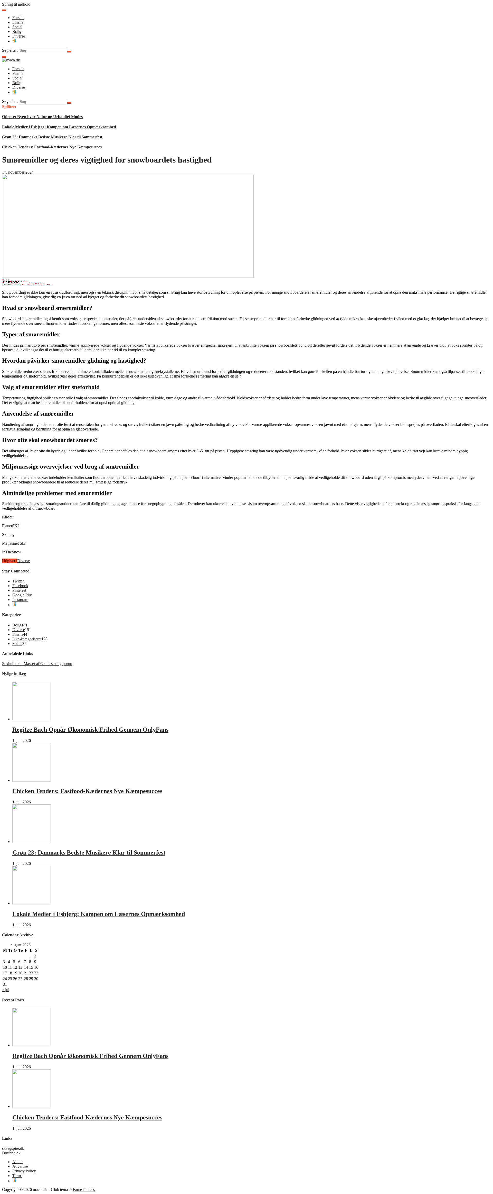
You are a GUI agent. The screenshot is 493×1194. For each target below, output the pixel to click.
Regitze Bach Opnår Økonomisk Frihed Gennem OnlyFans (90, 729)
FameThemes (84, 1189)
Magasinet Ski (13, 543)
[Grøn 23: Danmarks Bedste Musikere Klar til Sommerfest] (31, 841)
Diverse (18, 36)
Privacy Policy (24, 1171)
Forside (18, 17)
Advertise (20, 1166)
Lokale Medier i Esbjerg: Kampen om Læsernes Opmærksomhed (59, 127)
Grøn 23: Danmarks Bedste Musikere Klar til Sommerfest (52, 137)
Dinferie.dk (11, 1153)
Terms (17, 1175)
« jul (5, 989)
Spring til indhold (16, 4)
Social (17, 27)
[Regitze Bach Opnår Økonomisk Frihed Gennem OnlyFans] (31, 719)
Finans (17, 22)
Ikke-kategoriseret (26, 639)
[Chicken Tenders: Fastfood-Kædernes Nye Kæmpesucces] (31, 780)
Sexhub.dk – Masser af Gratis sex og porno (37, 663)
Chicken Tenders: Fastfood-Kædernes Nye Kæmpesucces (52, 147)
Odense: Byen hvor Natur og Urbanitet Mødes (42, 116)
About (17, 1162)
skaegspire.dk (13, 1148)
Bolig (16, 31)
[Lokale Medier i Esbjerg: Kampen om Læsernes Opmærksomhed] (31, 903)
